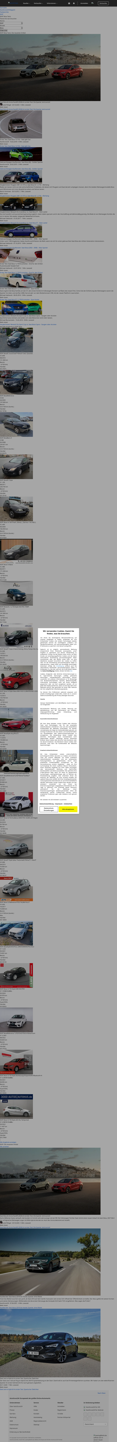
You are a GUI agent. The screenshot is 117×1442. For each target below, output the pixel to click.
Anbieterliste (68, 804)
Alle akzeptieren (68, 809)
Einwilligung (60, 666)
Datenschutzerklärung (47, 804)
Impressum (58, 804)
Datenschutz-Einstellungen (49, 809)
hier (71, 671)
